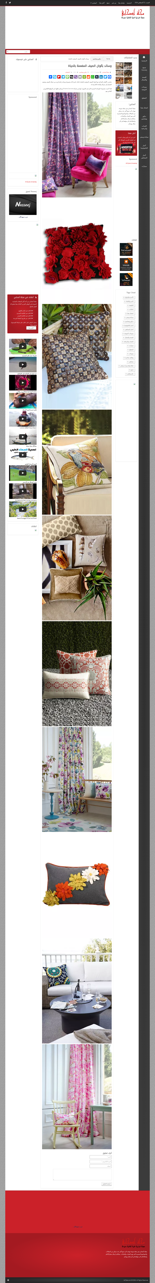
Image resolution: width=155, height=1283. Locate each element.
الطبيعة (131, 305)
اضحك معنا (130, 313)
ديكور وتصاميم (97, 59)
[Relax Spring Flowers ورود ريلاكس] (23, 382)
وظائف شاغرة (129, 358)
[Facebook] (6, 2)
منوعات (131, 354)
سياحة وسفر (129, 317)
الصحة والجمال (129, 337)
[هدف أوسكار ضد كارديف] (23, 473)
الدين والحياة (129, 301)
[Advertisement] (46, 29)
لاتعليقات (67, 72)
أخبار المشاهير (129, 329)
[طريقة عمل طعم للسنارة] (23, 346)
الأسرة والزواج (129, 297)
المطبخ (131, 350)
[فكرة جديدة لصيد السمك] (23, 401)
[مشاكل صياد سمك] (23, 437)
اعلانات (131, 309)
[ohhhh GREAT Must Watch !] (23, 419)
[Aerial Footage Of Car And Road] (23, 509)
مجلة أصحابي (105, 72)
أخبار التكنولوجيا (128, 325)
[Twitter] (9, 2)
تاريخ (132, 370)
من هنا (30, 328)
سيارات (131, 345)
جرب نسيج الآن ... (77, 1227)
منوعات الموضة (128, 333)
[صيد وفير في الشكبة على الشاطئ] (23, 364)
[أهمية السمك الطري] (23, 455)
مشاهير (131, 362)
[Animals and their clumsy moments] (23, 491)
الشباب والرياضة (128, 341)
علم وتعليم (130, 374)
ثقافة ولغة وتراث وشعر (126, 366)
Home (108, 59)
